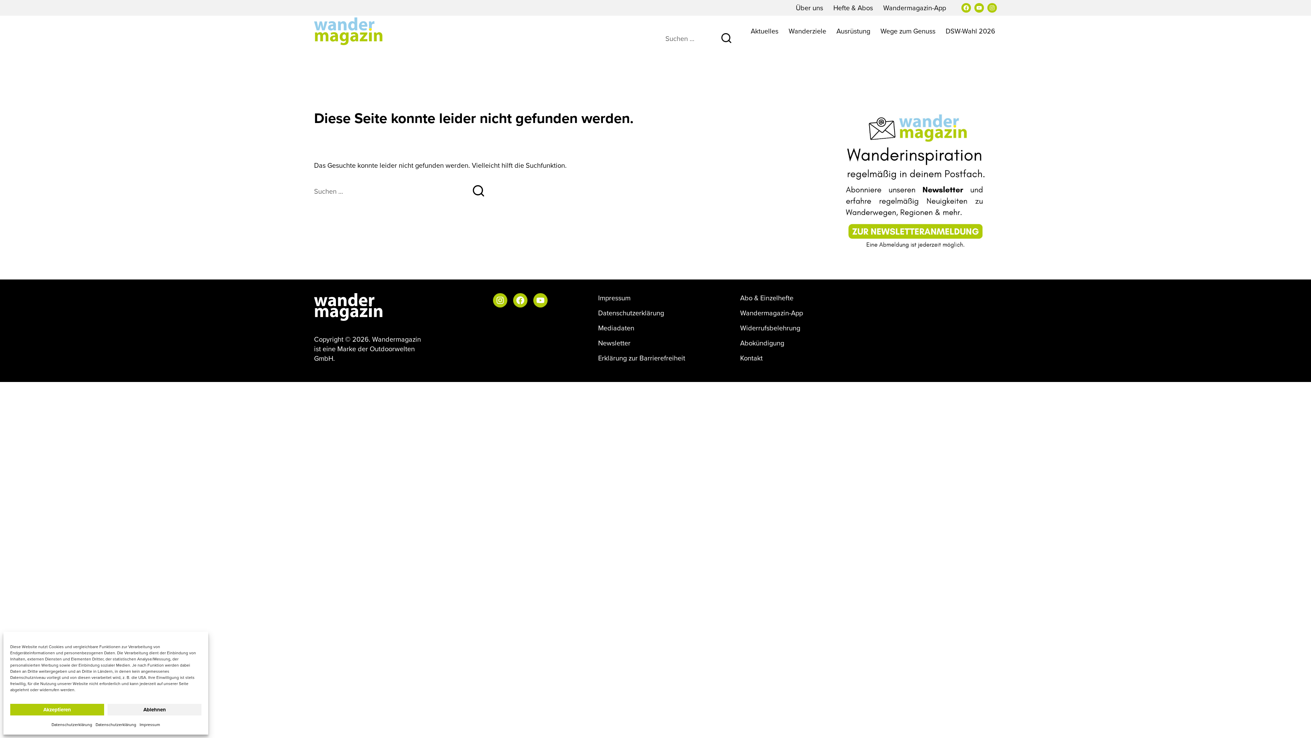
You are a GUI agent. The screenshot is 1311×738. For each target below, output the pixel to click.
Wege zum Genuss (907, 31)
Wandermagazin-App (914, 8)
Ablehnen (154, 709)
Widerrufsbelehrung (770, 328)
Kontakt (751, 358)
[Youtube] (979, 8)
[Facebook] (966, 8)
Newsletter (614, 343)
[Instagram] (992, 8)
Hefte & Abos (853, 8)
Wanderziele (807, 31)
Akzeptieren (57, 709)
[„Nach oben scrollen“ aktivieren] (1297, 726)
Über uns (809, 8)
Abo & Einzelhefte (766, 298)
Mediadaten (616, 328)
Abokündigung (762, 343)
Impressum (150, 724)
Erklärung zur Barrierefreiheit (641, 358)
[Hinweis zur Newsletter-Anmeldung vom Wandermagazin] (916, 182)
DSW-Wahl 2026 (970, 31)
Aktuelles (764, 31)
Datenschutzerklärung (72, 724)
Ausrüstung (853, 31)
